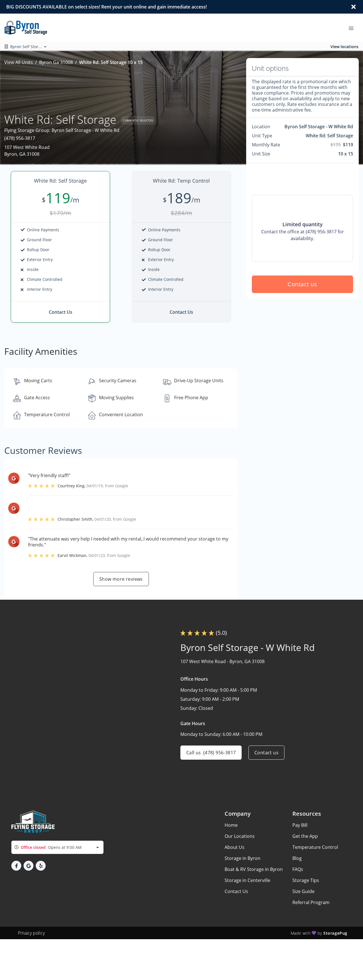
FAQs (297, 869)
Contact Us (236, 891)
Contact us (302, 284)
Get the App (305, 836)
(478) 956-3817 (19, 138)
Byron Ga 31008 (56, 62)
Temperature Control (315, 847)
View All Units (18, 62)
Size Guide (303, 891)
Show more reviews (121, 579)
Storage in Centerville (247, 880)
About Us (234, 847)
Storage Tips (305, 880)
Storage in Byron (242, 858)
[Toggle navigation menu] (353, 27)
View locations (344, 46)
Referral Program (311, 902)
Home (231, 825)
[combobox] (57, 847)
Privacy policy (31, 933)
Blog (297, 858)
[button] (16, 866)
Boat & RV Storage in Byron (254, 869)
